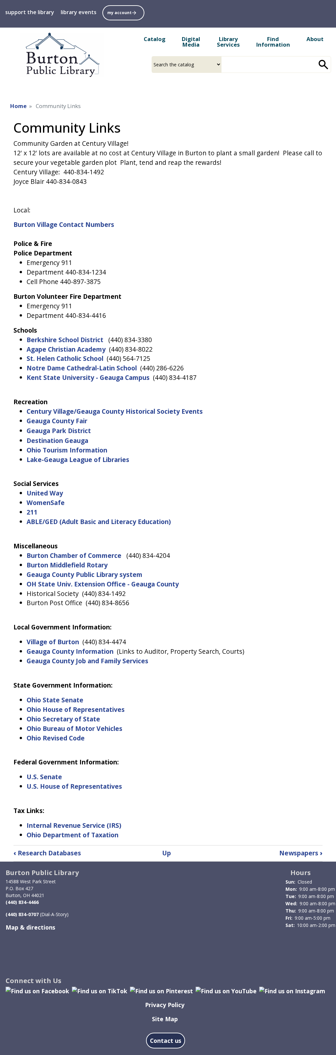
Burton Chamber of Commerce (74, 555)
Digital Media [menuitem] (191, 41)
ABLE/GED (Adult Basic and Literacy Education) (99, 521)
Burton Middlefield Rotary (67, 564)
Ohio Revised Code (56, 738)
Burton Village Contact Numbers (63, 224)
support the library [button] (29, 12)
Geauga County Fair (58, 420)
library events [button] (78, 12)
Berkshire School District (65, 339)
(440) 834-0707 (22, 914)
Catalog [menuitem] (154, 39)
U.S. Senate (44, 776)
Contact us (165, 1040)
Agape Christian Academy (66, 349)
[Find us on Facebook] (37, 990)
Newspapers (301, 852)
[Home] (62, 55)
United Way (45, 493)
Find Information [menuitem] (273, 41)
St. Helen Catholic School (65, 358)
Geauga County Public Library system (84, 574)
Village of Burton (54, 641)
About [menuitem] (315, 39)
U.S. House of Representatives (74, 786)
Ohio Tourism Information (67, 450)
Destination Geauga (58, 440)
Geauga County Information (70, 651)
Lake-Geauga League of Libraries (79, 459)
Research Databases (47, 852)
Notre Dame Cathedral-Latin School (82, 367)
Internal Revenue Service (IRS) (74, 825)
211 (32, 512)
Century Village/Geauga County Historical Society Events (115, 411)
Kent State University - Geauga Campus (88, 377)
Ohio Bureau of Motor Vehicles (74, 728)
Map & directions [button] (30, 927)
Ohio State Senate (56, 699)
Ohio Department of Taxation (72, 834)
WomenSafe (46, 502)
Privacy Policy (164, 1005)
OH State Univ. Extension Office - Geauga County (103, 584)
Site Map (165, 1019)
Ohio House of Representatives (76, 709)
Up (166, 852)
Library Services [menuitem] (228, 41)
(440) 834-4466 (22, 902)
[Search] (323, 64)
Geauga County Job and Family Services (87, 660)
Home (18, 106)
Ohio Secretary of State (63, 718)
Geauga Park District (59, 430)
